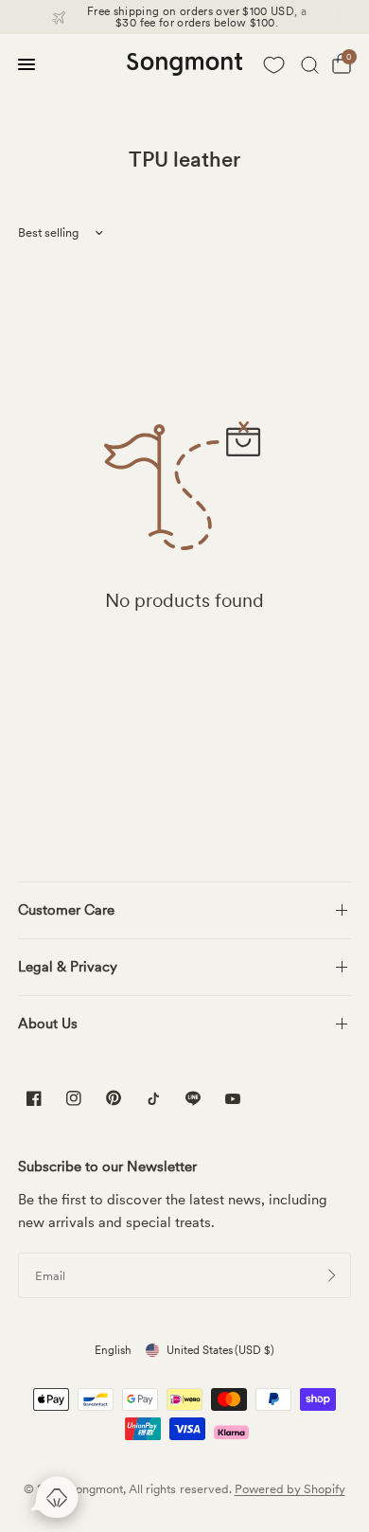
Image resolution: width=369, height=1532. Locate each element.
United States (220, 1350)
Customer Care (66, 909)
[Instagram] (74, 1098)
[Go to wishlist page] (273, 64)
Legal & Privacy (67, 966)
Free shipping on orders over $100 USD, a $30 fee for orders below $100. (197, 17)
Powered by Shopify (290, 1489)
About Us (48, 1023)
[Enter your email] (332, 1275)
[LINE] (193, 1098)
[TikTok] (153, 1098)
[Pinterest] (113, 1098)
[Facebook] (34, 1098)
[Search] (309, 64)
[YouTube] (233, 1100)
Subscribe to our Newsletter (107, 1167)
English (113, 1350)
